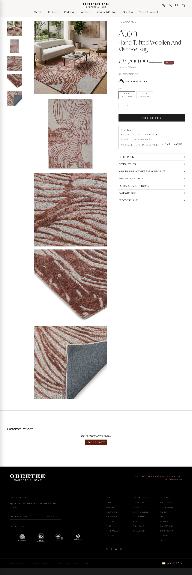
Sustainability (140, 512)
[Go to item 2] (14, 46)
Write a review (96, 442)
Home (121, 22)
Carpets (38, 12)
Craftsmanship (141, 517)
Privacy (59, 563)
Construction (167, 531)
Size (162, 517)
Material (165, 521)
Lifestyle (165, 535)
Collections (166, 526)
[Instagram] (107, 549)
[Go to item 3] (14, 63)
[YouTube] (121, 549)
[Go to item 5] (14, 98)
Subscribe (52, 516)
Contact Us (139, 503)
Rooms (163, 512)
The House (138, 526)
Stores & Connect (148, 12)
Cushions (53, 12)
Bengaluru (112, 517)
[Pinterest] (116, 549)
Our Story (128, 12)
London (110, 535)
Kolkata (110, 521)
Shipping (76, 563)
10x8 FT (129, 22)
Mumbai (110, 507)
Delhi (108, 503)
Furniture (85, 12)
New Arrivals (167, 507)
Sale (162, 540)
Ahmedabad (112, 531)
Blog (135, 521)
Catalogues (139, 531)
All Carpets (166, 503)
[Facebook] (111, 549)
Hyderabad (112, 512)
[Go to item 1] (14, 28)
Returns (86, 563)
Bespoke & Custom (106, 12)
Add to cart (152, 117)
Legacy (136, 507)
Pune (108, 526)
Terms (67, 563)
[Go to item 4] (14, 81)
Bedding (69, 12)
